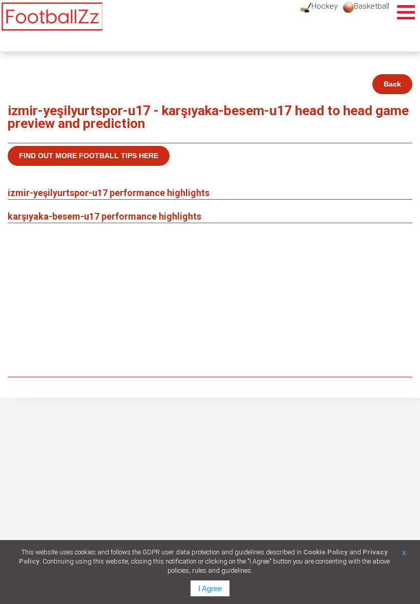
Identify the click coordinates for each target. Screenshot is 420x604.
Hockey (324, 6)
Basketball (371, 6)
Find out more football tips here (88, 156)
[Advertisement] (210, 300)
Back (392, 84)
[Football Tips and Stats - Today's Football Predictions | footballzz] (51, 16)
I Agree (210, 588)
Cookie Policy (325, 552)
